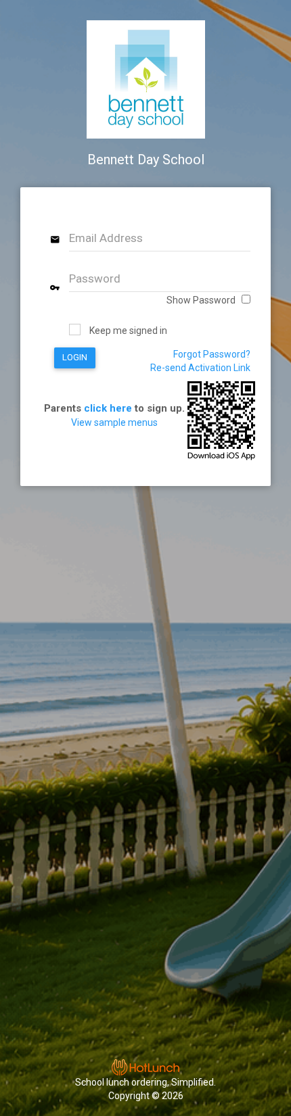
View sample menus (114, 422)
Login (74, 357)
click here (108, 408)
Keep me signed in (128, 330)
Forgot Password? (211, 354)
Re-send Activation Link (200, 367)
